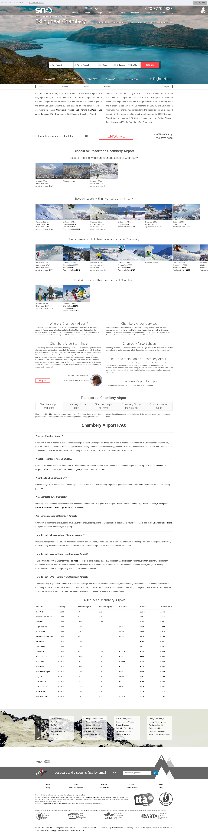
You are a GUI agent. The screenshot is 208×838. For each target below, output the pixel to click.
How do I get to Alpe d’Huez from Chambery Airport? (62, 554)
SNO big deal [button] (200, 3)
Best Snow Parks (89, 731)
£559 (129, 268)
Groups (99, 13)
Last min (160, 13)
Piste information (57, 722)
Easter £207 (110, 79)
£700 (142, 652)
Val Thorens (81, 110)
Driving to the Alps (123, 734)
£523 (156, 224)
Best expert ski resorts (91, 725)
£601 (160, 227)
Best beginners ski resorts (93, 719)
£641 (133, 227)
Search (41, 86)
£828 (75, 224)
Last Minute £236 (131, 79)
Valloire (39, 622)
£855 (47, 268)
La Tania (40, 661)
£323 (162, 681)
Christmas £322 (48, 79)
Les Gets (54, 470)
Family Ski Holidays (156, 719)
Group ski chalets (122, 725)
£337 (162, 686)
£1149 (75, 306)
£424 (133, 270)
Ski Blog (160, 784)
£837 (102, 265)
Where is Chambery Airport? (49, 436)
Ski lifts (53, 725)
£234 (51, 229)
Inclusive (135, 13)
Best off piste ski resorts (92, 728)
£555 (105, 186)
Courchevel (61, 110)
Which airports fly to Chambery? (51, 497)
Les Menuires (42, 696)
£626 (142, 686)
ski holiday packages (52, 414)
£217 (78, 229)
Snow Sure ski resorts (91, 734)
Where (86, 87)
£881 (48, 224)
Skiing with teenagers (157, 731)
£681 (47, 183)
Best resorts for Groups (125, 722)
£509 (51, 270)
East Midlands (48, 508)
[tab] (49, 406)
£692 (184, 268)
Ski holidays (91, 8)
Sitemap (160, 788)
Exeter (67, 508)
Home (37, 17)
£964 (184, 224)
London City (135, 504)
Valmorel (40, 652)
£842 (78, 270)
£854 (102, 224)
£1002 (74, 268)
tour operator (144, 485)
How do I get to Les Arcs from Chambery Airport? (60, 535)
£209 (105, 270)
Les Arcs (46, 470)
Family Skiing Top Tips (157, 722)
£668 (185, 265)
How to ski (54, 734)
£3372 (122, 652)
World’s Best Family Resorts (159, 734)
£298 (188, 270)
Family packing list (156, 725)
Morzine (70, 470)
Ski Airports (59, 17)
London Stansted (149, 504)
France (106, 443)
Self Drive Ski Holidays (124, 728)
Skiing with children (156, 728)
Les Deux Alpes (43, 671)
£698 (47, 227)
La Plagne (93, 110)
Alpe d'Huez (147, 466)
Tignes (44, 114)
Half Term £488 (91, 79)
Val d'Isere (56, 114)
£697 (121, 686)
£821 (121, 681)
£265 (78, 311)
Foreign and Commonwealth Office (54, 804)
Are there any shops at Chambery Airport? (56, 516)
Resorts (63, 13)
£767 (48, 265)
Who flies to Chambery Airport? (51, 478)
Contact (104, 784)
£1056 (75, 265)
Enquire (167, 86)
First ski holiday (56, 728)
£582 (162, 652)
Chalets (87, 13)
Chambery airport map (162, 523)
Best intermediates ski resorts (94, 722)
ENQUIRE (116, 136)
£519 (51, 186)
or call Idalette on (76, 381)
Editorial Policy (132, 788)
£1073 (102, 183)
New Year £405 (70, 79)
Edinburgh (59, 508)
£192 (105, 229)
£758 (129, 224)
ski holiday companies (91, 810)
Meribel (71, 110)
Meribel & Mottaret (44, 637)
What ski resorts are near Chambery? (54, 459)
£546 (74, 227)
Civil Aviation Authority (92, 797)
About (76, 784)
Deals (147, 13)
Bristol (38, 508)
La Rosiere (41, 691)
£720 (102, 268)
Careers (132, 784)
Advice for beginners (58, 731)
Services (107, 87)
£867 (130, 265)
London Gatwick (123, 504)
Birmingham (162, 504)
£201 (188, 227)
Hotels (75, 13)
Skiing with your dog (123, 731)
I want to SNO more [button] (36, 3)
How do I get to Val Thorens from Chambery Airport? (62, 577)
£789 (142, 681)
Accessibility (104, 788)
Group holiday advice (124, 719)
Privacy (47, 788)
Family (111, 13)
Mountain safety (57, 719)
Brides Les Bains (44, 617)
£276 (51, 308)
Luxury (122, 13)
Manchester (79, 508)
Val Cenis (40, 647)
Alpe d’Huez (79, 561)
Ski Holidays (47, 17)
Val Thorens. (99, 470)
